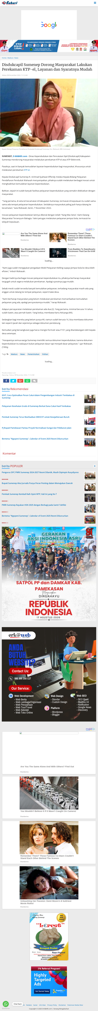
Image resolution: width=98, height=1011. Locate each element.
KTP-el (27, 170)
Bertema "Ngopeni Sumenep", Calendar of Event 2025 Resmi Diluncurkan (35, 516)
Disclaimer (62, 1005)
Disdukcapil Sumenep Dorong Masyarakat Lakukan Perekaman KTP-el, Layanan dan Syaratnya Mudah (47, 67)
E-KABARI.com (20, 156)
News (22, 354)
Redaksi (29, 1005)
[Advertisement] (49, 13)
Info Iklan (42, 1005)
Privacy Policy (52, 1005)
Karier (35, 1005)
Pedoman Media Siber (75, 1005)
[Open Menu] (95, 2)
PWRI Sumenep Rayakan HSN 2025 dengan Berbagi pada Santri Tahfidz (34, 505)
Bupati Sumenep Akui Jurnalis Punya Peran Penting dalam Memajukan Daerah (37, 483)
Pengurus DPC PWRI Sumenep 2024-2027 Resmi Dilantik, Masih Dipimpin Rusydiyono (40, 472)
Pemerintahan (33, 354)
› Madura (10, 58)
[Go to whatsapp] (6, 1004)
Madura (14, 354)
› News (16, 58)
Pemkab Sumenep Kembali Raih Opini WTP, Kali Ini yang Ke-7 (29, 494)
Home (4, 58)
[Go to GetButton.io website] (6, 1008)
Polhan (45, 354)
